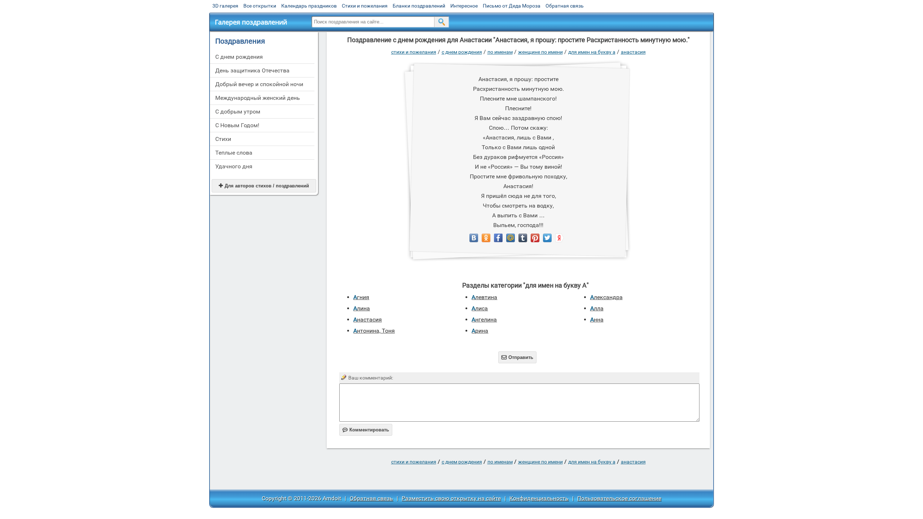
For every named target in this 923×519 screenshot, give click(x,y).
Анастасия (633, 52)
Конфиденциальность (539, 498)
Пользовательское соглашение (619, 498)
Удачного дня (233, 166)
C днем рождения (239, 56)
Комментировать (366, 429)
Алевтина (484, 297)
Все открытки (259, 6)
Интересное (464, 6)
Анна (597, 319)
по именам (500, 52)
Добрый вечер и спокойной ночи (259, 84)
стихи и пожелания (413, 52)
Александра (606, 297)
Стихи (223, 139)
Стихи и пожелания (365, 6)
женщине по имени (540, 52)
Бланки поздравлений (419, 6)
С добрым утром (237, 111)
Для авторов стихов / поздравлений (264, 185)
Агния (361, 297)
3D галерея (225, 6)
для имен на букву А (591, 52)
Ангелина (484, 319)
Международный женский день (257, 97)
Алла (597, 308)
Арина (480, 330)
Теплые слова (233, 152)
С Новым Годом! (237, 125)
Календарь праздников (309, 6)
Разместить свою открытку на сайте (451, 498)
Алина (361, 308)
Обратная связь (565, 6)
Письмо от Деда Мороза (511, 6)
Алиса (480, 308)
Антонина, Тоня (374, 330)
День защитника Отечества (252, 70)
